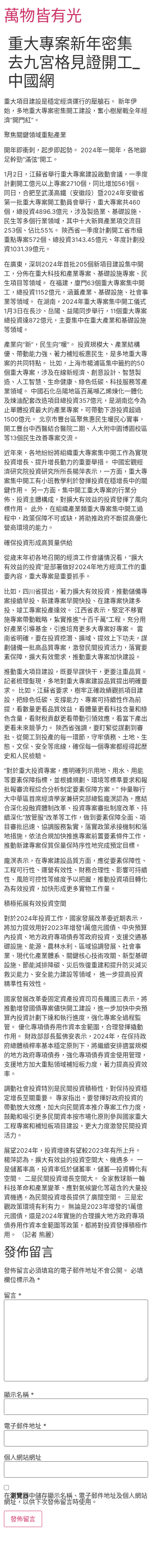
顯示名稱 (19, 1395)
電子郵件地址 (25, 1426)
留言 (12, 1295)
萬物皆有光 (43, 15)
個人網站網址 (22, 1457)
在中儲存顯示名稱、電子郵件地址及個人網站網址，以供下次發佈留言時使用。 (75, 1498)
